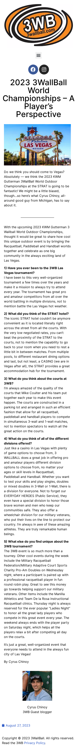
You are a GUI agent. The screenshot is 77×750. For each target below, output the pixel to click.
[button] (38, 55)
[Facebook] (33, 69)
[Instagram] (44, 69)
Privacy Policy (34, 743)
